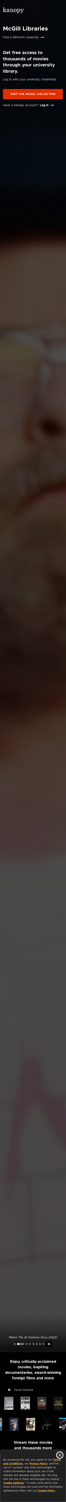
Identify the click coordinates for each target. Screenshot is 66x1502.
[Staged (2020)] (33, 1344)
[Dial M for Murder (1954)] (37, 1344)
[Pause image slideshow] (49, 1344)
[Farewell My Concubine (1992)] (40, 1344)
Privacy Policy (38, 1463)
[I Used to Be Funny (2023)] (15, 1344)
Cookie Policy (46, 1490)
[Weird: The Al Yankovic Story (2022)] (20, 1344)
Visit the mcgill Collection (33, 94)
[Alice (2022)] (30, 1344)
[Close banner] (60, 1455)
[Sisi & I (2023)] (43, 1344)
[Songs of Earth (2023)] (27, 1344)
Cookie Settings (13, 1483)
